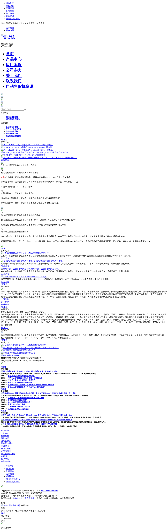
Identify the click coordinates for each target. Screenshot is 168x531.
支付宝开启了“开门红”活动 (18, 409)
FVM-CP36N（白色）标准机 (40, 145)
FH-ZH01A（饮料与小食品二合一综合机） (58, 158)
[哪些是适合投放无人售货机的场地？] (16, 371)
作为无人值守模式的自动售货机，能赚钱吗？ (25, 378)
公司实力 (10, 11)
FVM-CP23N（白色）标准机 (40, 150)
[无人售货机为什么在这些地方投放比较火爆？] (19, 415)
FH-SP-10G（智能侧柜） (35, 155)
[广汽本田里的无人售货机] (13, 276)
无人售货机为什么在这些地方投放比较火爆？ (55, 415)
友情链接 (5, 430)
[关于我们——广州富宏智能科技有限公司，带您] (20, 393)
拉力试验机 (6, 448)
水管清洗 (5, 456)
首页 (10, 54)
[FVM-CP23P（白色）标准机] (14, 147)
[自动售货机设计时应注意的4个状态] (15, 424)
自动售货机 (6, 441)
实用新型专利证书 (27, 350)
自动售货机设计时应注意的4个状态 (43, 424)
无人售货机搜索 (8, 454)
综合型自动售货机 (13, 119)
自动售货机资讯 (13, 19)
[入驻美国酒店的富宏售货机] (14, 253)
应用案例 (10, 8)
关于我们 (10, 13)
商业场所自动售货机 (13, 136)
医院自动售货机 (12, 127)
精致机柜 (5, 436)
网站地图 (10, 30)
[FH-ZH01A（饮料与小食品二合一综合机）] (20, 158)
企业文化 (5, 302)
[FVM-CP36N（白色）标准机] (14, 145)
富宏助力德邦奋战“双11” (17, 400)
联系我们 (10, 16)
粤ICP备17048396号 (49, 490)
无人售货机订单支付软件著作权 (45, 348)
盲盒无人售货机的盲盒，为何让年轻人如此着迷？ (27, 387)
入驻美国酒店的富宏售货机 (39, 253)
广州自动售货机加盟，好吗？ (19, 407)
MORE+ (4, 140)
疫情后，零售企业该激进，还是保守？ (22, 380)
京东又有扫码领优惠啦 (16, 404)
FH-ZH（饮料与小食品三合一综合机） (53, 152)
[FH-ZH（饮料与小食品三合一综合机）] (19, 152)
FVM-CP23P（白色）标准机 (40, 147)
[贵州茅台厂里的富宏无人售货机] (16, 269)
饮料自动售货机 (12, 117)
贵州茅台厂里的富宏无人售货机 (45, 269)
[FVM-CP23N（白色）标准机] (14, 150)
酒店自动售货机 (12, 134)
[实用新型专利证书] (10, 350)
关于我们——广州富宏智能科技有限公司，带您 (58, 393)
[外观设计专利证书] (10, 353)
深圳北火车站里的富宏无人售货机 (47, 261)
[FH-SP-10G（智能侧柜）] (13, 155)
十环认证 (5, 433)
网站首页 (10, 3)
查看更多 (5, 160)
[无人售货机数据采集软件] (13, 345)
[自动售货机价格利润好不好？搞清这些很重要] (19, 420)
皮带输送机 (6, 461)
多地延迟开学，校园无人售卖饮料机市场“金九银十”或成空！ (31, 385)
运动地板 (5, 438)
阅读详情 (5, 258)
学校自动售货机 (12, 131)
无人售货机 (29, 498)
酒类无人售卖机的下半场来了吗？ (21, 382)
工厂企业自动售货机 (13, 129)
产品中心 (10, 6)
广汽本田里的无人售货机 (36, 276)
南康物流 (5, 446)
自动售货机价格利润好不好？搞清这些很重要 (55, 420)
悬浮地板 (5, 459)
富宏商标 (15, 355)
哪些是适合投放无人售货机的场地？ (45, 371)
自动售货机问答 (13, 481)
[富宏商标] (6, 355)
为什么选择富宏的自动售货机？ (20, 402)
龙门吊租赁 (6, 451)
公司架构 (5, 299)
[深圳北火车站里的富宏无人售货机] (17, 261)
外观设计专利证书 (27, 353)
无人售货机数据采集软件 (36, 345)
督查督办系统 (7, 443)
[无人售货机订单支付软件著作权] (16, 348)
